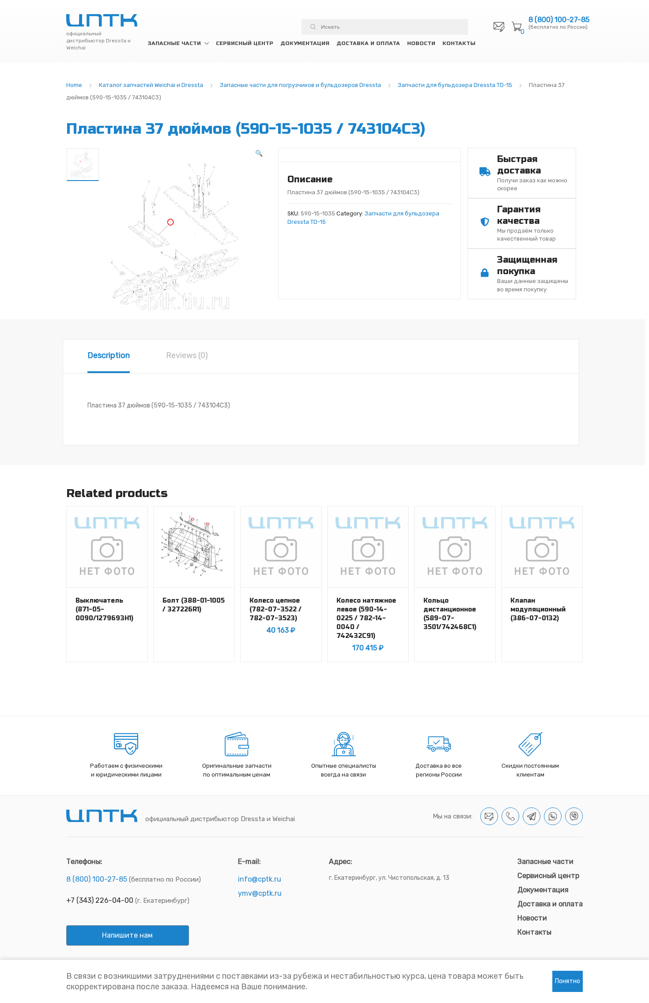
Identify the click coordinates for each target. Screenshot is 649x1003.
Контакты (458, 43)
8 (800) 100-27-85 (558, 19)
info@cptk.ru (259, 879)
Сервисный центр (244, 43)
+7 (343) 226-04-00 (99, 900)
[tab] (108, 356)
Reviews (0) (187, 355)
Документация (304, 43)
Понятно (567, 981)
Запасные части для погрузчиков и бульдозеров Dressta (300, 85)
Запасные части (174, 43)
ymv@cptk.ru (260, 893)
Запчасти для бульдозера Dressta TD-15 (455, 85)
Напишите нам (127, 935)
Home (74, 85)
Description (108, 355)
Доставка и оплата (368, 43)
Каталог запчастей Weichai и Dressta (151, 85)
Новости (421, 43)
